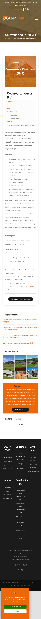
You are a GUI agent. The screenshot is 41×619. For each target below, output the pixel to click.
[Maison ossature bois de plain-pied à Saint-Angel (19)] (8, 361)
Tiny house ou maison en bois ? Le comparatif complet (20, 321)
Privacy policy (15, 615)
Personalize (15, 611)
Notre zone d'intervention (7, 467)
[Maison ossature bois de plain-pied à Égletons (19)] (32, 361)
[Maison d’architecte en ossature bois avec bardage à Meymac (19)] (8, 373)
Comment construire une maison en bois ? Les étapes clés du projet (20, 336)
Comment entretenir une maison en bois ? (19, 343)
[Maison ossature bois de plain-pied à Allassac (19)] (20, 361)
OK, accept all (16, 607)
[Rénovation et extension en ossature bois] (32, 373)
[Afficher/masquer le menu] (37, 19)
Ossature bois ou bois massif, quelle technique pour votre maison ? (20, 328)
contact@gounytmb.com (24, 286)
